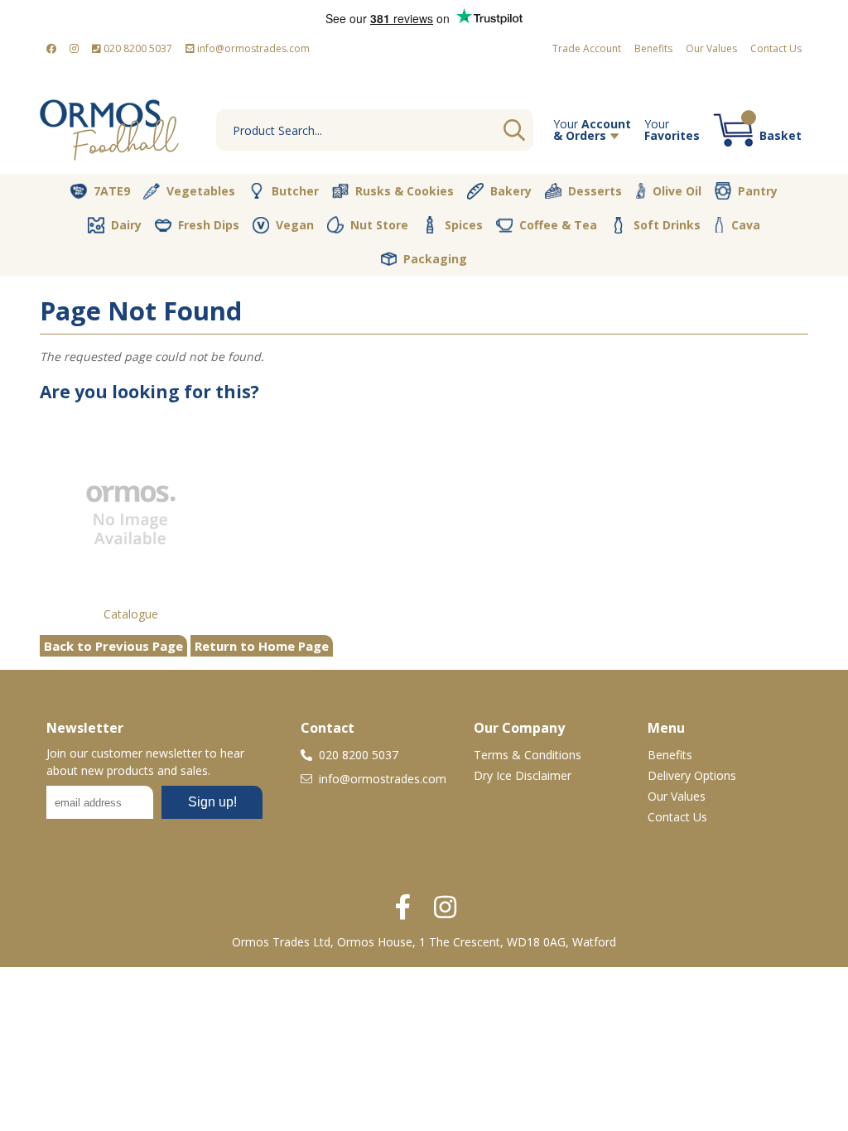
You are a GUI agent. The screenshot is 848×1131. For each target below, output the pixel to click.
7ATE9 (112, 191)
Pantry (758, 191)
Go (514, 130)
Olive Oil (677, 191)
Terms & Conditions (527, 755)
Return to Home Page (262, 646)
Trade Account (586, 48)
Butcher (295, 191)
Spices (464, 225)
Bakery (511, 191)
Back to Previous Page (113, 646)
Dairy (126, 225)
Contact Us (776, 48)
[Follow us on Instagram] (74, 49)
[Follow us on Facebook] (51, 49)
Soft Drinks (667, 225)
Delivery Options (692, 775)
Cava (745, 225)
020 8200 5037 (136, 48)
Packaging (435, 259)
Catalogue (131, 614)
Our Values (711, 48)
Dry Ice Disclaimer (522, 775)
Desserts (595, 191)
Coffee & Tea (558, 225)
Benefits (653, 48)
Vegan (295, 225)
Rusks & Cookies (404, 191)
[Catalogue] (131, 514)
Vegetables (200, 191)
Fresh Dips (208, 225)
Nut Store (379, 225)
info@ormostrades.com (252, 48)
